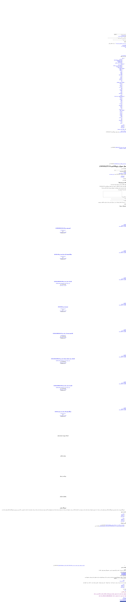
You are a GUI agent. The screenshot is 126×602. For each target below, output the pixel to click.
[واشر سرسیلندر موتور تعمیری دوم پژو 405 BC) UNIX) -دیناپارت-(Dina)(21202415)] (104, 565)
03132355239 (50, 1)
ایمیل (125, 200)
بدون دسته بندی (111, 174)
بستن (125, 589)
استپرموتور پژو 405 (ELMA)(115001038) (63, 228)
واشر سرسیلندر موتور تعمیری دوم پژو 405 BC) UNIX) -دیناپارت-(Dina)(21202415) (71, 565)
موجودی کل (120, 64)
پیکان (121, 73)
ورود (125, 41)
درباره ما (122, 515)
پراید (121, 71)
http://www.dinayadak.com (107, 595)
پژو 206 (121, 70)
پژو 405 (121, 69)
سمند (121, 72)
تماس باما (122, 516)
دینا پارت (120, 59)
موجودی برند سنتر (119, 66)
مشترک (121, 78)
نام (125, 198)
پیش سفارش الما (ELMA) (60, 283)
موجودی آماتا (120, 67)
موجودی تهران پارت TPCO (117, 65)
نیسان (121, 76)
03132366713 (55, 1)
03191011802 (60, 1)
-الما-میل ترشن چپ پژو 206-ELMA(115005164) (63, 281)
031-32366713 (123, 573)
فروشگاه (122, 514)
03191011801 (65, 1)
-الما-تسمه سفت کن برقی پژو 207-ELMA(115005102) (63, 333)
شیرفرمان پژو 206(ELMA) (63, 306)
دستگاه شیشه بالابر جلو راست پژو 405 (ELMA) (63, 254)
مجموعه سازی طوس (118, 62)
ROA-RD (120, 74)
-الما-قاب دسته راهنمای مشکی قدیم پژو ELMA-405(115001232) (63, 358)
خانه (123, 513)
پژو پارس (120, 79)
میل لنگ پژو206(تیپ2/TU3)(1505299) (120, 163)
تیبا (121, 75)
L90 (121, 88)
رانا (121, 80)
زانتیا (121, 77)
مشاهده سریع (124, 225)
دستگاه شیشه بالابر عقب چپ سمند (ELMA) (63, 411)
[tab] (62, 176)
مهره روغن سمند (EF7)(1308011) (120, 147)
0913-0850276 (123, 574)
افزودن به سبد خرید (123, 171)
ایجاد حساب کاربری (121, 36)
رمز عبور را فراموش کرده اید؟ (121, 43)
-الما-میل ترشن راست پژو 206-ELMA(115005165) (63, 385)
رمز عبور (124, 39)
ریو (121, 81)
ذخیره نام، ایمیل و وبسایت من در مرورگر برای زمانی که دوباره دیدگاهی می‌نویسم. (111, 202)
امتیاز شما (124, 189)
